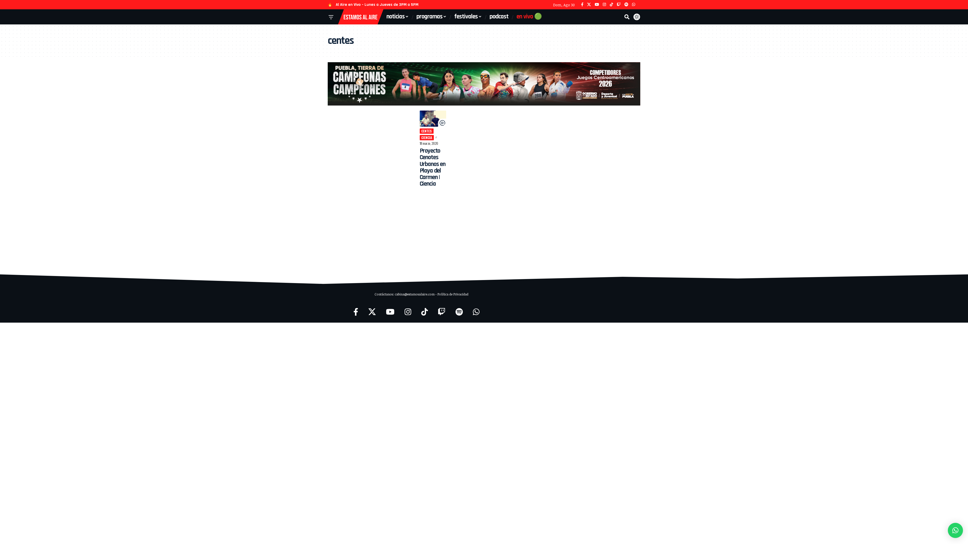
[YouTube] (596, 5)
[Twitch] (619, 5)
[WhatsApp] (634, 5)
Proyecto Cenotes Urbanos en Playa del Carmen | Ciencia (432, 167)
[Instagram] (604, 5)
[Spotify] (626, 5)
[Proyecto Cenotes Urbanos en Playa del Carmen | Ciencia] (433, 118)
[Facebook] (582, 5)
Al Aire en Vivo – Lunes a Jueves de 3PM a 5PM (377, 4)
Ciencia (426, 137)
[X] (589, 5)
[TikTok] (611, 5)
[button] (626, 16)
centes (426, 130)
